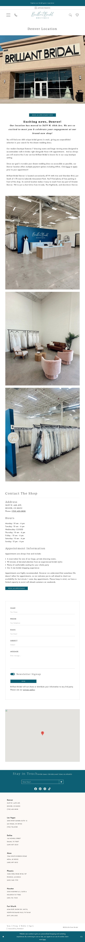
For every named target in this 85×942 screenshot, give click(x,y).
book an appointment (16, 588)
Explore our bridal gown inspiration (42, 3)
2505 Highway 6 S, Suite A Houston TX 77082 (17, 893)
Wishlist (23, 926)
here (68, 167)
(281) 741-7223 (12, 898)
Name (12, 608)
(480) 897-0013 (12, 862)
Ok (81, 937)
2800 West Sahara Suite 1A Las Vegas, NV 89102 (17, 822)
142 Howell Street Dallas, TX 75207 (14, 840)
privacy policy (29, 690)
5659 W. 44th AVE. (13, 505)
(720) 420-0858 (19, 511)
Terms (9, 926)
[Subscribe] (61, 782)
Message (14, 652)
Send (23, 681)
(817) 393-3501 (12, 915)
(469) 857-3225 (12, 845)
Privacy (15, 926)
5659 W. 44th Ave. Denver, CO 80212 (13, 804)
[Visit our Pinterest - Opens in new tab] (40, 789)
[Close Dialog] (3, 937)
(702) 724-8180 (12, 827)
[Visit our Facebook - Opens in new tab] (35, 789)
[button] (8, 15)
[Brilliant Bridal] (42, 15)
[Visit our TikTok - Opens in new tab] (49, 789)
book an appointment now (42, 115)
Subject (13, 641)
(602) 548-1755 (12, 880)
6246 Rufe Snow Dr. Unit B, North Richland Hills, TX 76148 (19, 910)
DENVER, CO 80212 (13, 508)
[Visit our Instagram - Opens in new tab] (44, 789)
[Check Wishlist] (77, 15)
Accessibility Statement (16, 929)
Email (13, 630)
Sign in (31, 926)
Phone (13, 619)
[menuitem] (8, 15)
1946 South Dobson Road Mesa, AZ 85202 (17, 857)
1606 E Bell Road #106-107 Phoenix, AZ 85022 (17, 875)
